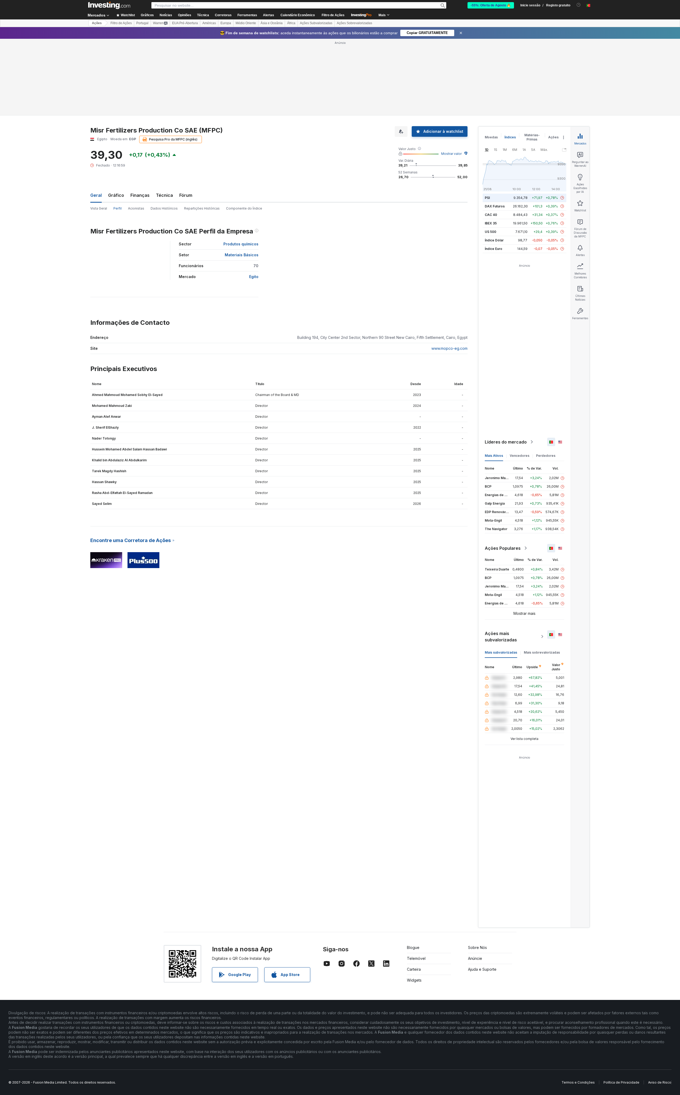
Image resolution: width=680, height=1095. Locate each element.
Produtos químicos (240, 244)
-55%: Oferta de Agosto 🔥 (491, 5)
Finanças (140, 195)
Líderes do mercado (506, 442)
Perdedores (545, 456)
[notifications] (579, 4)
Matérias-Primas (532, 137)
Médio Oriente (246, 23)
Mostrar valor (451, 154)
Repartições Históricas (202, 208)
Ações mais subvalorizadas (501, 636)
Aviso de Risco (659, 1082)
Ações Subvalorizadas (316, 23)
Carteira (414, 969)
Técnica (164, 195)
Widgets (414, 980)
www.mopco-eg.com (449, 348)
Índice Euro (493, 249)
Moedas (491, 137)
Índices (510, 137)
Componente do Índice (244, 208)
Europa (225, 23)
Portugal (142, 23)
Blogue (413, 947)
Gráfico (116, 195)
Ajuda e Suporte (482, 969)
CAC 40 (491, 215)
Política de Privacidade (621, 1082)
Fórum (185, 195)
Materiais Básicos (241, 255)
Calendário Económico (297, 15)
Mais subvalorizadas (501, 652)
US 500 (490, 232)
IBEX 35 (491, 223)
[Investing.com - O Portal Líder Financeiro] (109, 5)
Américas (209, 23)
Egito (253, 276)
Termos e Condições (578, 1082)
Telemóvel (416, 958)
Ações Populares (503, 548)
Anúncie (475, 958)
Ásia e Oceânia (272, 23)
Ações (97, 23)
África (291, 23)
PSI (487, 198)
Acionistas (136, 208)
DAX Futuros (495, 206)
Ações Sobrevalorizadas (354, 23)
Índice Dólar (494, 240)
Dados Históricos (164, 208)
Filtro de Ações (333, 15)
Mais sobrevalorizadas (542, 652)
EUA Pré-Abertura (185, 23)
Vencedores (519, 456)
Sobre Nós (477, 947)
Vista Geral (98, 208)
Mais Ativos (494, 456)
